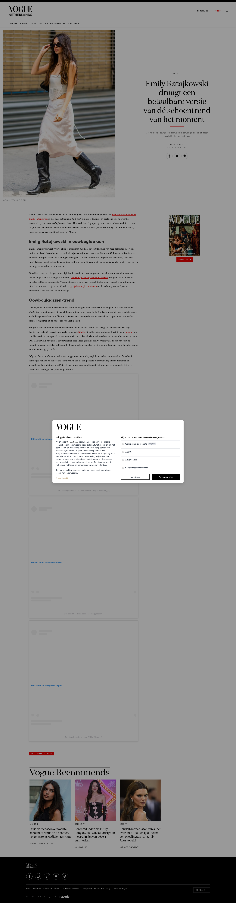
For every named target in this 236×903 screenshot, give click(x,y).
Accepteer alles (166, 477)
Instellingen (135, 477)
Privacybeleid (62, 478)
